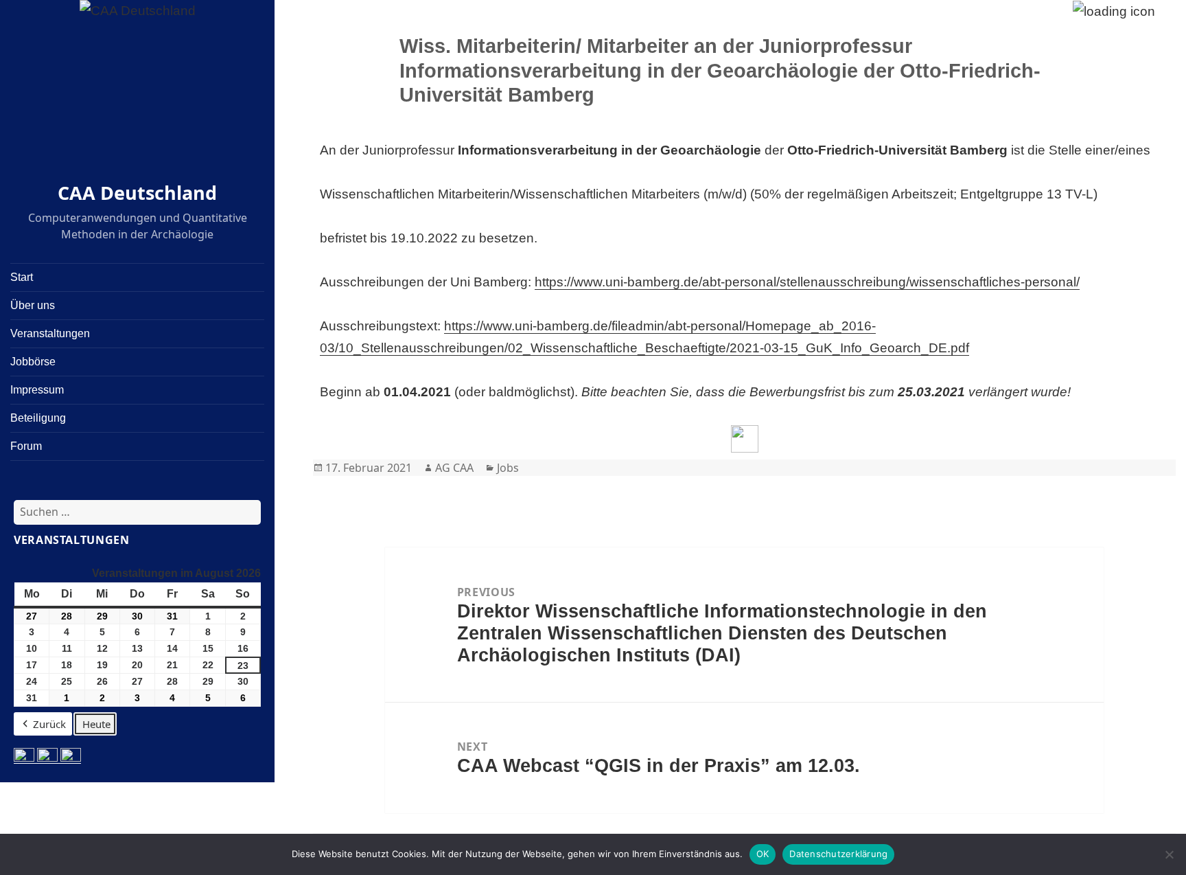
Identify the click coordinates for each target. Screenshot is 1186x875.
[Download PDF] (744, 439)
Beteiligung (38, 418)
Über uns (32, 305)
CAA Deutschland (137, 192)
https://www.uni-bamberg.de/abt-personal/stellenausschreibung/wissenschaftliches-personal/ (807, 282)
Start (21, 277)
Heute (96, 724)
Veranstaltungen (50, 333)
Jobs (508, 467)
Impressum (37, 390)
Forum (26, 446)
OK (762, 853)
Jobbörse (33, 361)
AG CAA (454, 467)
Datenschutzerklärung (838, 853)
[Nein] (1169, 854)
